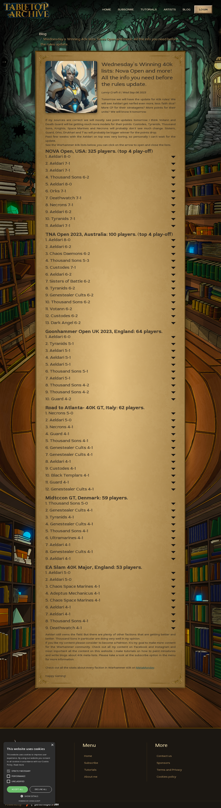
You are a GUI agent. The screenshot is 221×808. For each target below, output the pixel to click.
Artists (170, 9)
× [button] (52, 745)
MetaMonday (145, 667)
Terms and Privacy (169, 770)
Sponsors (163, 763)
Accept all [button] (17, 789)
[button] (29, 796)
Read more (19, 764)
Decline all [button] (41, 789)
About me (90, 776)
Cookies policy (166, 776)
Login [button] (203, 9)
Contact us (164, 756)
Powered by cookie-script (29, 801)
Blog (186, 9)
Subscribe (126, 9)
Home (106, 9)
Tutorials (149, 9)
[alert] (29, 773)
